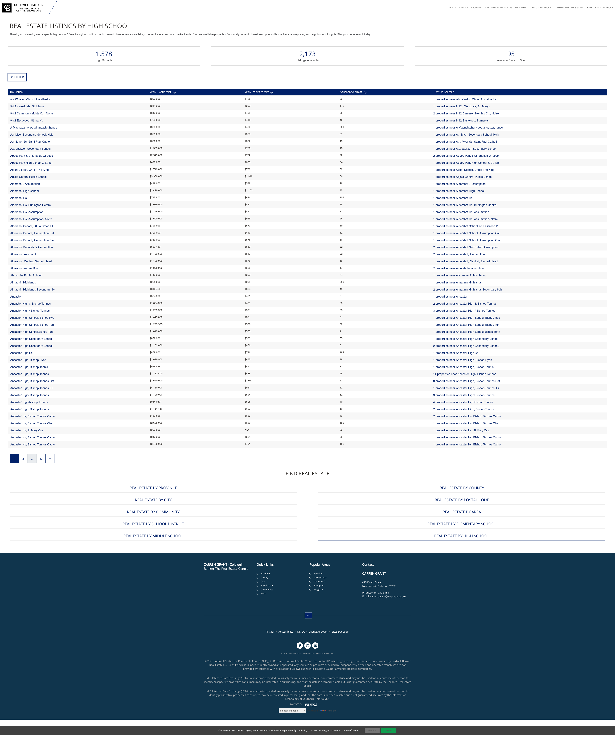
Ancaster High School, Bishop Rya (32, 317)
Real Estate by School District (153, 523)
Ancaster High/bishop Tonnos (29, 402)
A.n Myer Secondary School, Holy (31, 134)
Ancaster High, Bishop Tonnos (29, 374)
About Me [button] (476, 7)
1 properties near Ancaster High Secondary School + (467, 338)
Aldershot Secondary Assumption (31, 247)
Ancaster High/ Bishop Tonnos (29, 395)
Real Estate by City (153, 499)
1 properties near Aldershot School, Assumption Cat (466, 233)
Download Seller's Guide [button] (599, 7)
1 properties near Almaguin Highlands (457, 282)
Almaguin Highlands (23, 282)
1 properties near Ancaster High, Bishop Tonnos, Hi (466, 388)
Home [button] (452, 7)
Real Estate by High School (461, 535)
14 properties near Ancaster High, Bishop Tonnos (464, 374)
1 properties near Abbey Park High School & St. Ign (466, 162)
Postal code (267, 585)
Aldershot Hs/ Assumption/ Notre (31, 219)
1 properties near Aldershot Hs (452, 198)
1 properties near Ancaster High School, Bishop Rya (466, 317)
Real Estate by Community (153, 511)
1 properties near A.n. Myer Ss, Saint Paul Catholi (465, 141)
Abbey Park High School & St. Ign (31, 162)
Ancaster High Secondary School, (31, 345)
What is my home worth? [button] (498, 7)
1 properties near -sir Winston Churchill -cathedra (464, 99)
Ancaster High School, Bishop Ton (32, 324)
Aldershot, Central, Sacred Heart (31, 261)
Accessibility (286, 631)
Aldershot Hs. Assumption (26, 212)
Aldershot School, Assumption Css (32, 240)
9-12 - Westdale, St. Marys (27, 106)
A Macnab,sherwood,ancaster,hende (33, 127)
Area (263, 593)
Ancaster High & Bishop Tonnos (30, 303)
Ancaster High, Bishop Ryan (28, 360)
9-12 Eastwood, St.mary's (26, 120)
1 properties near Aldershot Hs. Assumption (461, 212)
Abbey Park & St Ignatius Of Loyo (31, 155)
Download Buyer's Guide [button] (569, 7)
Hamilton (318, 573)
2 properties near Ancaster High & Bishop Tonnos (464, 303)
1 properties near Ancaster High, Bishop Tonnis (463, 367)
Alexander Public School (25, 275)
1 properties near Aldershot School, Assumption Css (466, 240)
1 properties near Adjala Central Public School (462, 176)
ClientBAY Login (318, 631)
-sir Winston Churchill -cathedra (30, 99)
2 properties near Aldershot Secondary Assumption (466, 247)
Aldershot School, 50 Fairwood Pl (31, 226)
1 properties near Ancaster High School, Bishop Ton (466, 324)
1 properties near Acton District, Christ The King (463, 169)
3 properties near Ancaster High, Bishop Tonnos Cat (466, 381)
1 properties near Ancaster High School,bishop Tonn (466, 331)
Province (265, 573)
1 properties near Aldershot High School (458, 191)
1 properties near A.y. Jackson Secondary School (464, 148)
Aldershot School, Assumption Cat (32, 233)
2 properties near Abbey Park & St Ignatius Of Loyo (466, 155)
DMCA (301, 631)
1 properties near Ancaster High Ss (455, 353)
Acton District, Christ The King (29, 169)
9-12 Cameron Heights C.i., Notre (31, 113)
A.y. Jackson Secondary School (30, 148)
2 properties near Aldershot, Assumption (459, 254)
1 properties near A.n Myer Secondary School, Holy (466, 134)
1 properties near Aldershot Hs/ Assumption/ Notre (465, 219)
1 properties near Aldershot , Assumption (459, 184)
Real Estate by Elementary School (461, 523)
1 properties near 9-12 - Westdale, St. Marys (461, 106)
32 (41, 458)
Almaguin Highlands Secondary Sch (33, 289)
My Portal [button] (520, 7)
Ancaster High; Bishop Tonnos (29, 409)
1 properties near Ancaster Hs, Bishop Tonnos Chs (465, 423)
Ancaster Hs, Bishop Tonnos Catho (32, 416)
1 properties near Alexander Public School (460, 275)
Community (267, 589)
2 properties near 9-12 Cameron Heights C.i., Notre (466, 113)
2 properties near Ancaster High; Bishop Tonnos (464, 409)
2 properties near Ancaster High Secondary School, (466, 345)
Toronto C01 (319, 581)
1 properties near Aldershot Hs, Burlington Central (465, 205)
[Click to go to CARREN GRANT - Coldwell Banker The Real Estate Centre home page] (25, 7)
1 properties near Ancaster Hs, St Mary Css (461, 430)
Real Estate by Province (153, 487)
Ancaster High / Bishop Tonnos (30, 310)
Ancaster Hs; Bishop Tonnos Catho (32, 444)
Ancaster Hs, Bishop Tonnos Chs (31, 423)
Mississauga (320, 577)
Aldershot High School (24, 191)
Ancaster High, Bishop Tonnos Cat (32, 381)
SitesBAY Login (340, 631)
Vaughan (318, 589)
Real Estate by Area (462, 511)
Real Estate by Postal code (462, 499)
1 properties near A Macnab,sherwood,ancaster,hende (468, 127)
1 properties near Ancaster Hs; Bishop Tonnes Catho (467, 437)
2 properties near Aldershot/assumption (458, 268)
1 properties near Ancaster (450, 296)
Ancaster (16, 296)
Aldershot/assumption (24, 268)
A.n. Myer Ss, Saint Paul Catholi (30, 141)
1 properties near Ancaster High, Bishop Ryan (462, 360)
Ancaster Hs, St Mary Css (26, 430)
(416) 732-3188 (380, 592)
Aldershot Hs (18, 198)
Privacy (270, 631)
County (264, 577)
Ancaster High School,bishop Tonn (32, 331)
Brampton (318, 585)
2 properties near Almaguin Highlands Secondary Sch (467, 289)
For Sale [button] (463, 7)
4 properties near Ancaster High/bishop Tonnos (463, 402)
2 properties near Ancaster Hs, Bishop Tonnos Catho (467, 416)
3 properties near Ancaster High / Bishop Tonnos (464, 310)
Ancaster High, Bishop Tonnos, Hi (31, 388)
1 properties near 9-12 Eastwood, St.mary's (461, 120)
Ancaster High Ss (21, 353)
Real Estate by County (462, 487)
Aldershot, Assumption (24, 254)
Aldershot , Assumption (25, 184)
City (263, 581)
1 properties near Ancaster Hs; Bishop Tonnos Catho (467, 444)
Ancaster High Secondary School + (32, 338)
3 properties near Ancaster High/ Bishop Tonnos (464, 395)
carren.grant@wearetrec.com (388, 596)
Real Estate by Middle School (153, 535)
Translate (331, 710)
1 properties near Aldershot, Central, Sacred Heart (465, 261)
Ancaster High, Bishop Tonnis (29, 367)
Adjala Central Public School (28, 176)
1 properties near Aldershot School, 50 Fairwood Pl (466, 226)
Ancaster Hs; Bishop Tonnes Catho (32, 437)
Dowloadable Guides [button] (541, 7)
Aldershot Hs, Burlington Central (30, 205)
